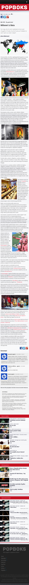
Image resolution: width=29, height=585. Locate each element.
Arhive (3, 568)
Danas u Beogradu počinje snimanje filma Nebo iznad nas (18, 468)
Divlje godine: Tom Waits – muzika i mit (17, 500)
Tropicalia (23, 181)
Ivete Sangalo (5, 273)
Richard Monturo (10, 71)
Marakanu (10, 276)
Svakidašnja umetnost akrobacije (17, 420)
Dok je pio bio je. (13, 523)
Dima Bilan (14, 280)
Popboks (3, 570)
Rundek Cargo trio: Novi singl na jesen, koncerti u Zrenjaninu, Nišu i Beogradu (19, 479)
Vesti (11, 471)
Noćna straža (17, 319)
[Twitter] (4, 17)
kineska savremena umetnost (20, 329)
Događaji (3, 558)
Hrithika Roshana (17, 268)
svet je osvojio (12, 314)
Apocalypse (12, 511)
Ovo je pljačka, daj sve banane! (17, 452)
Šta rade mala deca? (14, 446)
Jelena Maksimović (5, 36)
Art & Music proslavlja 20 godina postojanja (17, 484)
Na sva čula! (13, 425)
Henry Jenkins (4, 245)
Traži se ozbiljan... (14, 437)
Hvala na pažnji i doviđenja (16, 489)
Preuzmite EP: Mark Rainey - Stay (17, 473)
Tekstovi (3, 562)
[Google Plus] (7, 17)
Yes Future (12, 441)
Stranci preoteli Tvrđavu (15, 430)
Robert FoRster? (13, 507)
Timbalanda (19, 282)
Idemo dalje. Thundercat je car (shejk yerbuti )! (19, 517)
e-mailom (12, 409)
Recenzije (3, 560)
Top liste (3, 564)
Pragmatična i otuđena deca (16, 458)
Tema (11, 490)
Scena (2, 566)
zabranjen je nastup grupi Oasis (14, 328)
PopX (1, 14)
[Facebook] (2, 17)
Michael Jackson (8, 271)
